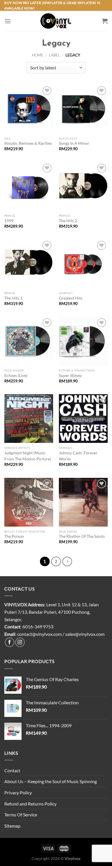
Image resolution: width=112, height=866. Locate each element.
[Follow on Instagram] (20, 642)
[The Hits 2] (83, 186)
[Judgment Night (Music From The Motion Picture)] (28, 418)
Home (37, 55)
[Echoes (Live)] (28, 341)
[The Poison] (28, 502)
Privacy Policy (18, 792)
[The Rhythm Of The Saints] (83, 502)
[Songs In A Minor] (83, 109)
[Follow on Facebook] (9, 642)
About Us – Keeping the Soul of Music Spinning (50, 781)
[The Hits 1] (28, 263)
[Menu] (7, 21)
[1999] (28, 186)
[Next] (67, 561)
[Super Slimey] (83, 341)
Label (54, 55)
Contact (12, 770)
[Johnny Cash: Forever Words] (83, 418)
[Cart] (105, 21)
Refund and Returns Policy (30, 803)
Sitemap (12, 825)
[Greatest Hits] (83, 263)
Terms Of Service (20, 814)
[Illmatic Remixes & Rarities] (28, 109)
